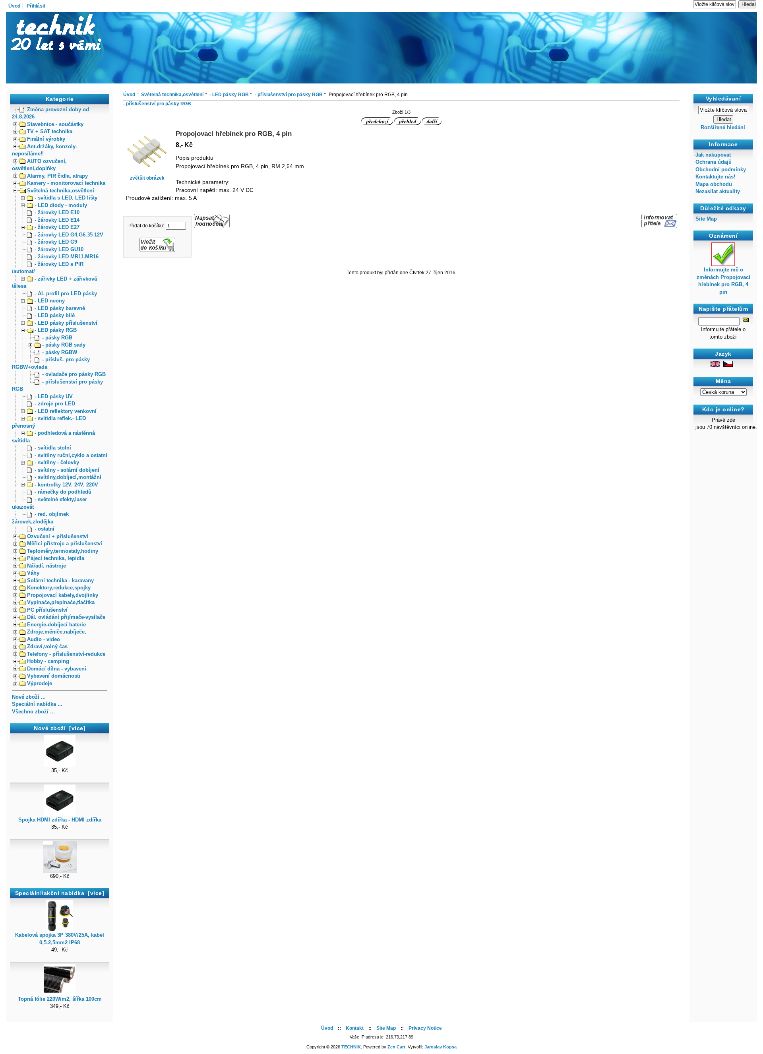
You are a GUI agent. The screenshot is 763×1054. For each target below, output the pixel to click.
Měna (723, 381)
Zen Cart (396, 1046)
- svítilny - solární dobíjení (67, 470)
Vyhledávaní (723, 98)
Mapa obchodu (713, 184)
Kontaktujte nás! (715, 177)
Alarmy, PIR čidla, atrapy (57, 176)
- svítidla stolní (53, 448)
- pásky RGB (57, 338)
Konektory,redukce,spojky (59, 588)
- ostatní (44, 529)
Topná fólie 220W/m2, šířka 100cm (60, 999)
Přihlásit (36, 6)
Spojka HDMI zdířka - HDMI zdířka (59, 820)
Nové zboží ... (29, 697)
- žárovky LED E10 (57, 212)
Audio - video (43, 639)
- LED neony (50, 301)
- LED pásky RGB (56, 330)
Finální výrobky (46, 139)
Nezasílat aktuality (717, 191)
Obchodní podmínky (720, 169)
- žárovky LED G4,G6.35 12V (69, 235)
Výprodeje (39, 683)
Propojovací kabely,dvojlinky (62, 595)
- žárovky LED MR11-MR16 (67, 257)
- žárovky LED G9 (56, 242)
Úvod (14, 6)
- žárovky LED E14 (57, 220)
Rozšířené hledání (723, 127)
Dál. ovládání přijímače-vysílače (66, 617)
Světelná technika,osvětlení (60, 191)
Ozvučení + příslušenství (57, 536)
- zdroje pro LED (55, 404)
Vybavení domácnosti (53, 676)
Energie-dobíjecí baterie (56, 625)
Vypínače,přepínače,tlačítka (61, 602)
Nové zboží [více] (59, 728)
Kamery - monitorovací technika (66, 183)
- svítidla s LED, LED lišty (66, 198)
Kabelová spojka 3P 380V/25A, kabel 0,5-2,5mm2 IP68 (59, 938)
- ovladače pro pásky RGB (74, 374)
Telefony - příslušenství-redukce (66, 654)
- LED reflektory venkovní (66, 411)
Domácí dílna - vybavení (56, 669)
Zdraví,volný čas (47, 646)
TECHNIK (351, 1046)
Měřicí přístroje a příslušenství (64, 543)
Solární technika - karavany (60, 580)
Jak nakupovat (713, 155)
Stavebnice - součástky (55, 124)
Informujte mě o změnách (723, 280)
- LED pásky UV (54, 396)
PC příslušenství (47, 610)
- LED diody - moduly (61, 205)
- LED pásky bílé (55, 315)
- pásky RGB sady (63, 345)
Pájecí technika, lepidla (55, 558)
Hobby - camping (48, 661)
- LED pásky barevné (60, 308)
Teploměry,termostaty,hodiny (62, 551)
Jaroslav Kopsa (440, 1046)
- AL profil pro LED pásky (66, 293)
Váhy (33, 573)
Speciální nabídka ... (37, 704)
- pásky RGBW (59, 352)
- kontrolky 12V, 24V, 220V (66, 485)
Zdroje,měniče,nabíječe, (56, 632)
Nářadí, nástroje (46, 566)
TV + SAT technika (49, 131)
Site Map (706, 219)
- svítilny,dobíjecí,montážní (68, 477)
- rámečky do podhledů (63, 492)
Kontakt (355, 1028)
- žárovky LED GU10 (59, 249)
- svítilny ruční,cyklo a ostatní (71, 455)
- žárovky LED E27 (57, 227)
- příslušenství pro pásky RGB (289, 94)
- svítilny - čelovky (57, 462)
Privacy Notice (425, 1028)
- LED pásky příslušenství (66, 323)
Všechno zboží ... (33, 712)
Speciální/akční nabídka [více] (60, 893)
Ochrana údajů (713, 162)
